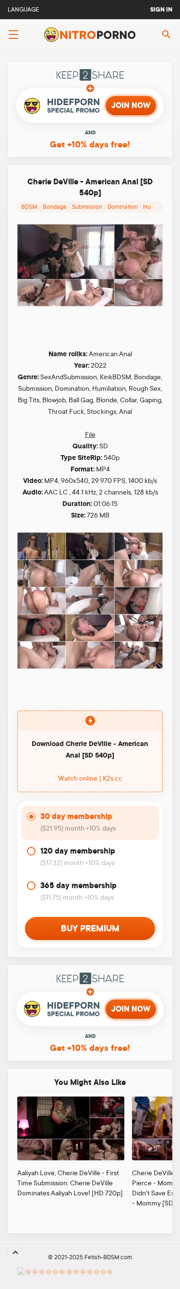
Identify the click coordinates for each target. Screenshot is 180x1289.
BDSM (29, 207)
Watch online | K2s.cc (90, 778)
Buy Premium (90, 928)
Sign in (161, 9)
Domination (123, 207)
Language (23, 9)
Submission (87, 207)
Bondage (55, 207)
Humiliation (158, 207)
